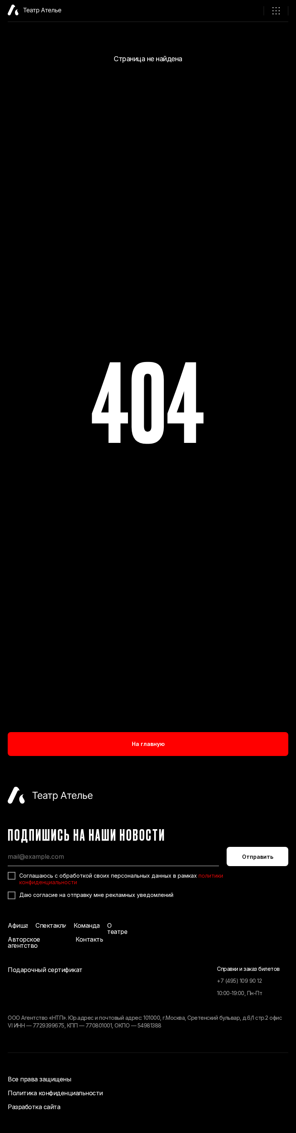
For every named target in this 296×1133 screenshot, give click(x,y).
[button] (276, 11)
